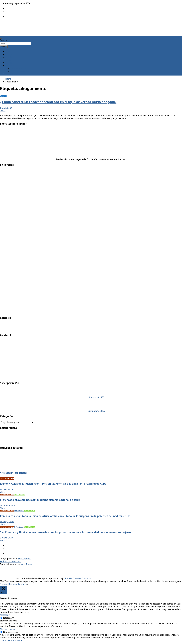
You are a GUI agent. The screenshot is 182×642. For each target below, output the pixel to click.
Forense (3, 96)
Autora (8, 54)
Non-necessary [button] (7, 629)
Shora (2, 111)
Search (3, 40)
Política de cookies (20, 71)
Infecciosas (19, 511)
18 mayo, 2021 (7, 521)
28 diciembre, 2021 (9, 505)
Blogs (8, 60)
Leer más (22, 584)
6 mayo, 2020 (6, 538)
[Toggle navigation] (1, 38)
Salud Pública (19, 495)
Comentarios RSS (96, 411)
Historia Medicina (7, 478)
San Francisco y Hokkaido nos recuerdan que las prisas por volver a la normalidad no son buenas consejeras (65, 532)
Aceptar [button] (4, 584)
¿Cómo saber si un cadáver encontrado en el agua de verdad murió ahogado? (58, 102)
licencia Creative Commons (77, 578)
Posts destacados (13, 74)
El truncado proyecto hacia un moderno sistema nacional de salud (40, 500)
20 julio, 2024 (6, 489)
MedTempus (9, 23)
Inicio (8, 51)
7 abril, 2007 (6, 108)
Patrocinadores (18, 68)
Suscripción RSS (96, 397)
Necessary (8, 618)
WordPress (26, 564)
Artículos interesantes (13, 473)
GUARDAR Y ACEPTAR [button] (11, 640)
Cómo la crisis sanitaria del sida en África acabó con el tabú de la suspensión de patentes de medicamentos (65, 516)
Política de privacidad (10, 561)
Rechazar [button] (13, 584)
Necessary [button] (5, 615)
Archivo (9, 57)
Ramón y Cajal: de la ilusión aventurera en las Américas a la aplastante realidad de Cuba (53, 484)
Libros (8, 63)
